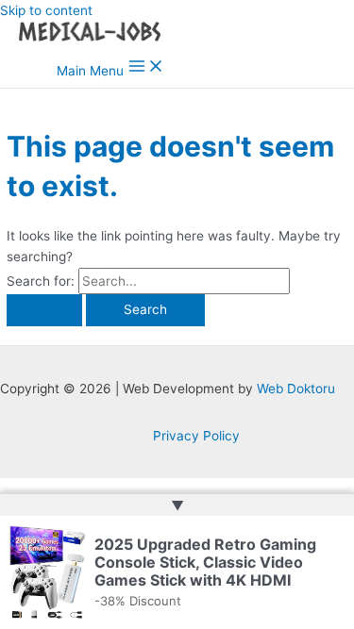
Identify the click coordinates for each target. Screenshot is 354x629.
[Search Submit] (44, 310)
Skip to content (46, 10)
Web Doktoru (296, 388)
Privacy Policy (196, 435)
